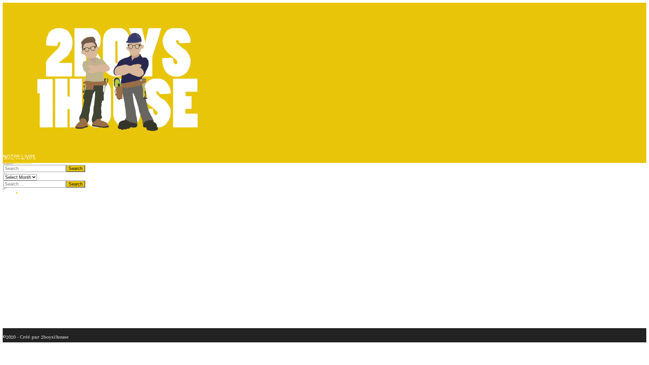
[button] (17, 161)
